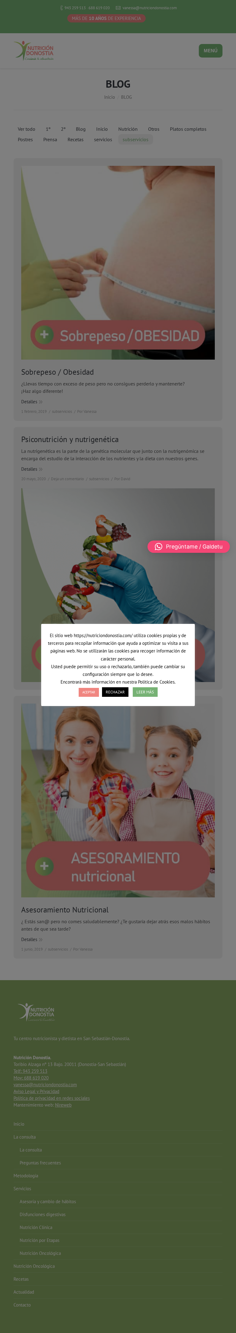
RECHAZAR (115, 692)
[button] (189, 547)
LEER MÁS (145, 692)
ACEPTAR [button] (88, 692)
